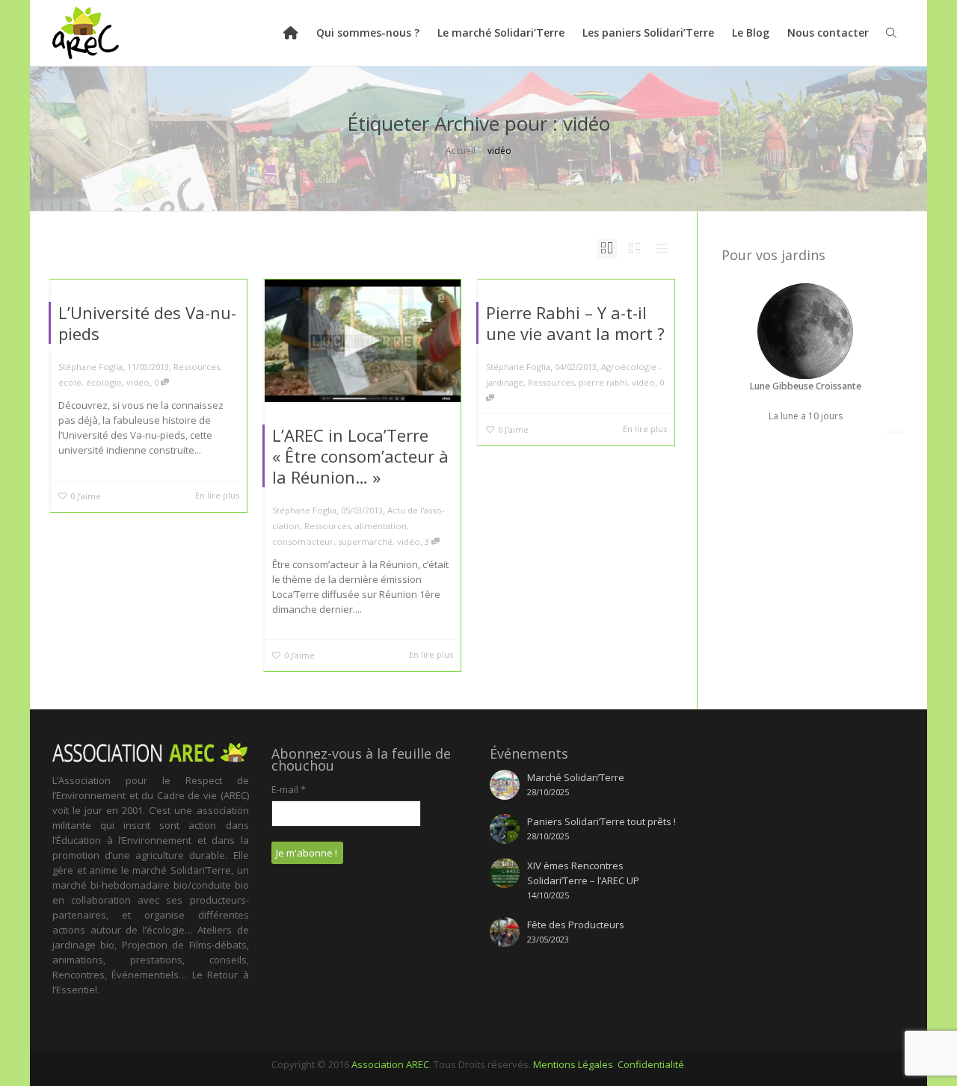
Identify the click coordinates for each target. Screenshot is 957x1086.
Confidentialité (651, 1064)
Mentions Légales (573, 1064)
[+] (363, 341)
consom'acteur (302, 541)
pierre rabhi (603, 382)
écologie (104, 382)
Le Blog (750, 32)
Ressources (196, 366)
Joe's (895, 432)
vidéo (138, 382)
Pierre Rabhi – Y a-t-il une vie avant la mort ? (575, 323)
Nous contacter (828, 32)
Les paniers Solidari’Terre (648, 32)
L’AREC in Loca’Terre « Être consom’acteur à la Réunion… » (360, 456)
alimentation (381, 525)
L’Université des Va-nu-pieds (147, 323)
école (69, 382)
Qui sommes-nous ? (367, 32)
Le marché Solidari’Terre (500, 32)
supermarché (365, 541)
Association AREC (390, 1064)
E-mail (288, 789)
